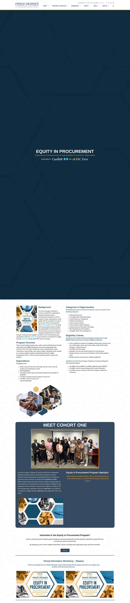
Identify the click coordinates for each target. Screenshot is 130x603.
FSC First (52, 325)
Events (86, 6)
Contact (104, 6)
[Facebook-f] (106, 3)
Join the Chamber (92, 3)
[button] (113, 6)
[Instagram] (108, 3)
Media (95, 6)
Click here (40, 491)
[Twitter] (111, 3)
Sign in (101, 3)
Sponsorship (81, 3)
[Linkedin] (113, 3)
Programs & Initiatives (59, 6)
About (45, 6)
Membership (75, 6)
